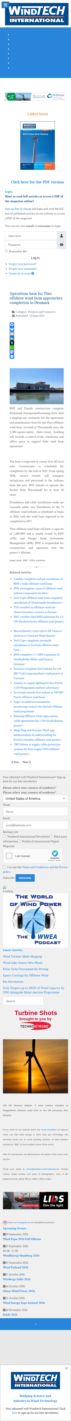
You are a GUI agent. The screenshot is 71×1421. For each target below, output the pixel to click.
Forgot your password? (22, 264)
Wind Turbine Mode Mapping (22, 956)
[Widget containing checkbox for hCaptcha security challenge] (33, 855)
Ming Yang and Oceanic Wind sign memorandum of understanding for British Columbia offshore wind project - (38, 734)
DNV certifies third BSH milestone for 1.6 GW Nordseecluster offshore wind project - (39, 621)
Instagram (22, 1222)
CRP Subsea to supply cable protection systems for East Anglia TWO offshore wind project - (37, 749)
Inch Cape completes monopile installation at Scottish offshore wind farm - (36, 645)
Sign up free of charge (18, 209)
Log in (35, 257)
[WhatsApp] (37, 347)
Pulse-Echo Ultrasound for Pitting (25, 969)
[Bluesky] (37, 329)
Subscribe (9, 878)
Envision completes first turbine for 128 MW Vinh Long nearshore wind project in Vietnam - (38, 673)
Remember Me (18, 251)
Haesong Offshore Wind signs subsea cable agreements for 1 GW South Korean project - (38, 720)
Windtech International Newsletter (28, 836)
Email (6, 818)
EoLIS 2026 (10, 1314)
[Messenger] (37, 356)
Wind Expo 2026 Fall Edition (22, 1239)
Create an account (20, 273)
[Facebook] (37, 324)
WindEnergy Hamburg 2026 (21, 1255)
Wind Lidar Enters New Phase (23, 963)
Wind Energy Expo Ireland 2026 (24, 1303)
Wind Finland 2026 (15, 1267)
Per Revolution (13, 982)
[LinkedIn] (37, 338)
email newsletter (49, 1129)
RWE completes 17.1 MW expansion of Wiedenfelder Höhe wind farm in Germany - (37, 659)
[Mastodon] (37, 352)
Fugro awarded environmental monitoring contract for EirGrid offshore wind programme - (38, 706)
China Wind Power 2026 (19, 1291)
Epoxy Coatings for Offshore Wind (25, 975)
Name (6, 804)
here (14, 1412)
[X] (37, 343)
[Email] (37, 334)
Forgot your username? (23, 268)
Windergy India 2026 (17, 1279)
